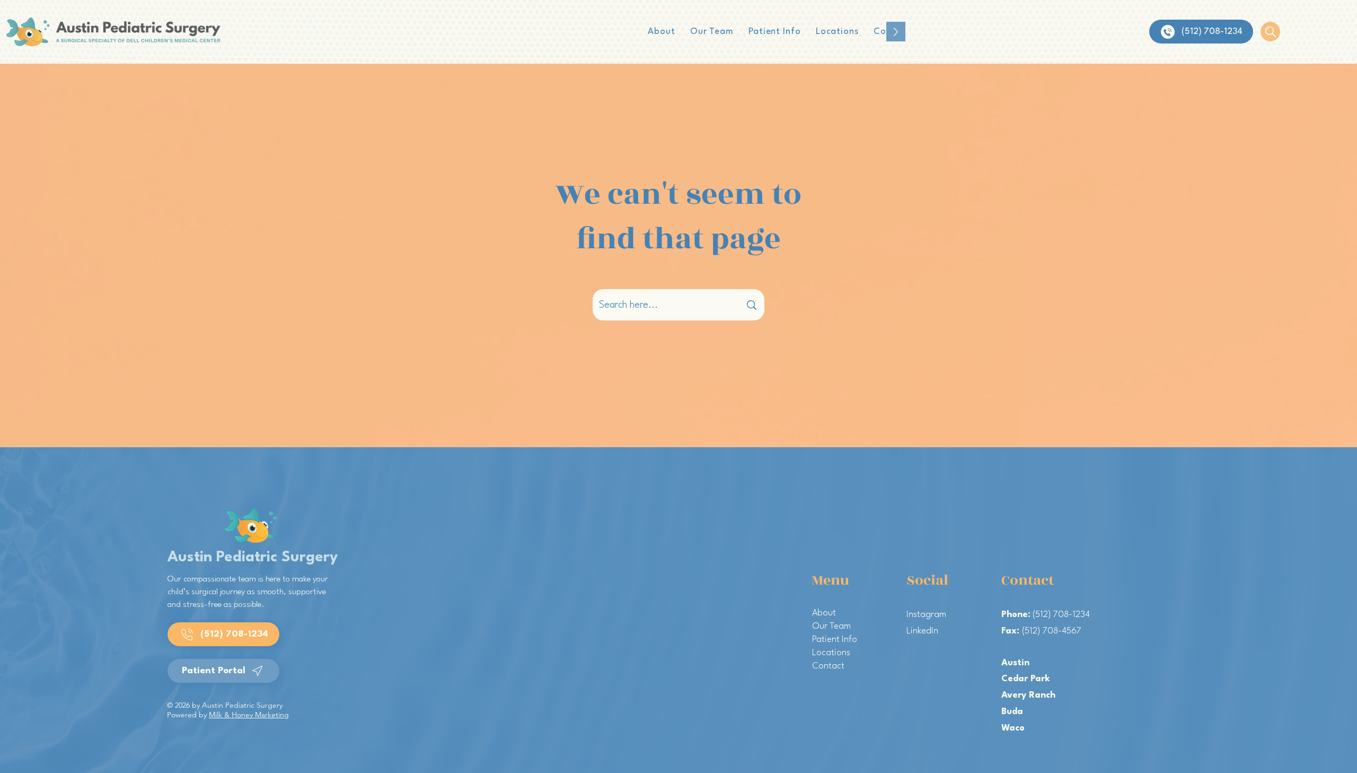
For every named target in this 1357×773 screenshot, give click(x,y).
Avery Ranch (1028, 695)
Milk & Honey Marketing (249, 714)
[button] (712, 31)
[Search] (1270, 31)
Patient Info (834, 639)
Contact (828, 666)
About (824, 613)
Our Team (831, 626)
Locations (831, 652)
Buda (1012, 711)
